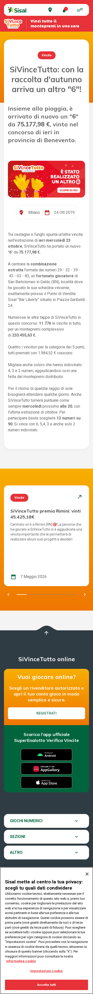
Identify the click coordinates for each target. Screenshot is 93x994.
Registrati (46, 713)
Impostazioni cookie (46, 971)
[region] (46, 930)
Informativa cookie (21, 961)
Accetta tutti (46, 985)
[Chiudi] (87, 874)
